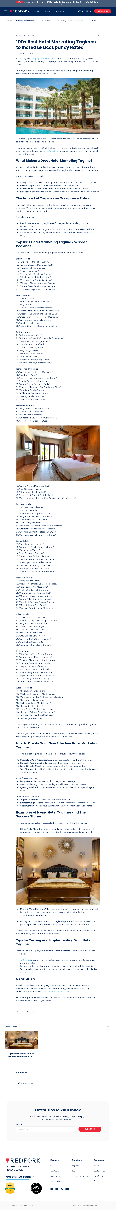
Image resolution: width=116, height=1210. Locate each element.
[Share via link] (34, 1011)
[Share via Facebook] (17, 1011)
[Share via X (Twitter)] (23, 1011)
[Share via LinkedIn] (28, 1011)
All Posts (8, 20)
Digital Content (46, 20)
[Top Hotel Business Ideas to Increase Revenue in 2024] (21, 1040)
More (93, 20)
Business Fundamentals (25, 20)
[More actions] (98, 35)
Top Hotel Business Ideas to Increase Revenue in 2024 (20, 1055)
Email (18, 1125)
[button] (5, 11)
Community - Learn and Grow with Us (72, 20)
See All (108, 1026)
